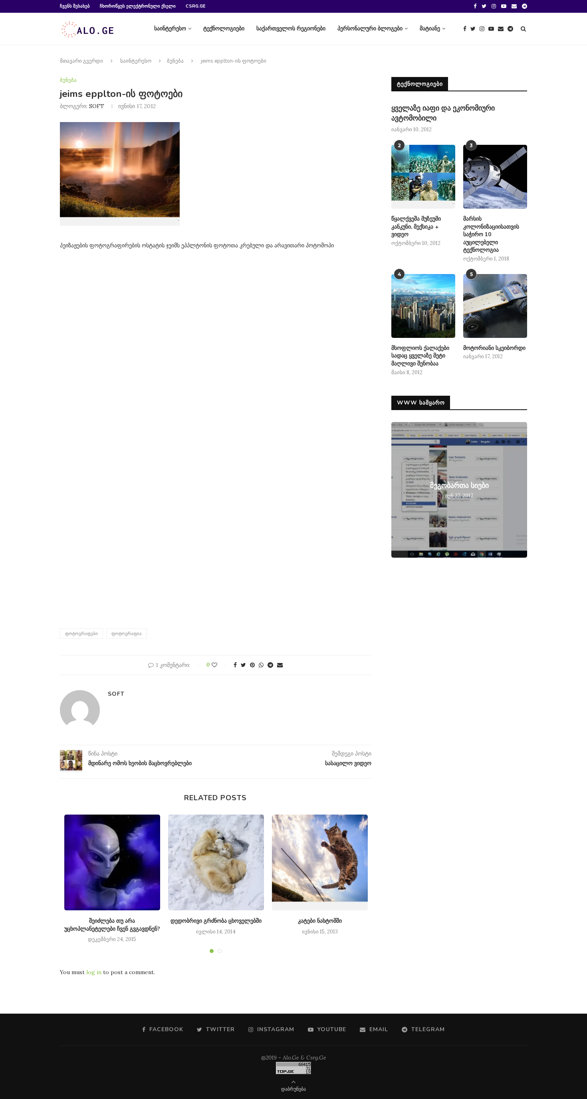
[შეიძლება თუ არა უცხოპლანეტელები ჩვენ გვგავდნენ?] (112, 862)
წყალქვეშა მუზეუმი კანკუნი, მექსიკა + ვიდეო (416, 226)
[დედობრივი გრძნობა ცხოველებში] (216, 862)
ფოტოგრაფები (81, 633)
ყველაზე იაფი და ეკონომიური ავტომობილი (443, 113)
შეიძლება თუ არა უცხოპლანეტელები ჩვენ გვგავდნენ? (112, 925)
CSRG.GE (195, 6)
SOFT (96, 106)
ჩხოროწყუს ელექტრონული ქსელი (138, 6)
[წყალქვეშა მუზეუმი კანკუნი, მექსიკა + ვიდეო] (423, 177)
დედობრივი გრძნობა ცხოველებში (216, 921)
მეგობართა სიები (459, 485)
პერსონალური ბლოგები (370, 28)
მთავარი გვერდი (81, 61)
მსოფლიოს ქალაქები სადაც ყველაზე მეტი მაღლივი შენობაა (420, 355)
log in (93, 972)
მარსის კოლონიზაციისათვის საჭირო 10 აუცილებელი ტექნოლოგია (491, 234)
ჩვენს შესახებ (75, 6)
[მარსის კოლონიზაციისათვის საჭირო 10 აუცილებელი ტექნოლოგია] (495, 177)
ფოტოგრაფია (126, 633)
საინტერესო (170, 28)
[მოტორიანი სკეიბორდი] (495, 306)
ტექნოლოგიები (223, 28)
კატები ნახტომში (320, 921)
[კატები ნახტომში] (320, 862)
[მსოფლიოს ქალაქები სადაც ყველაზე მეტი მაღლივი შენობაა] (423, 306)
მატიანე (430, 28)
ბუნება (175, 61)
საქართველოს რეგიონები (290, 28)
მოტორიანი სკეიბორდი (494, 348)
